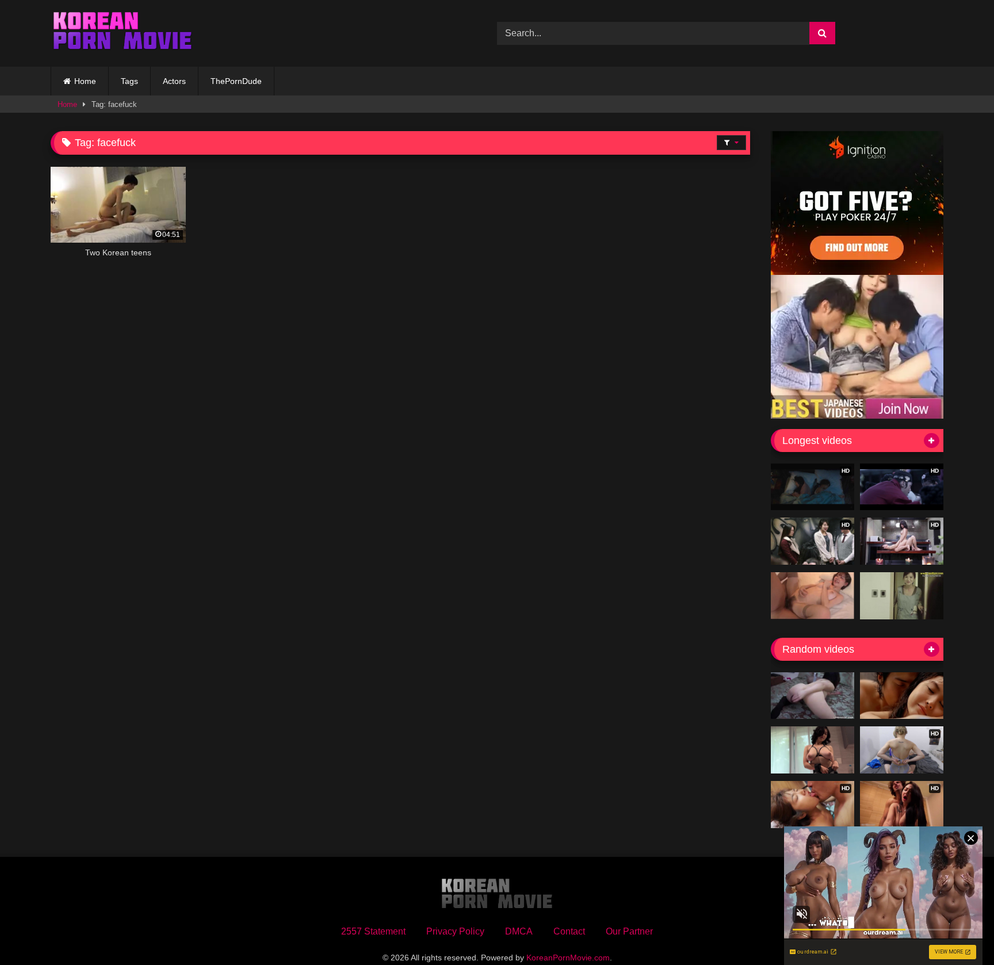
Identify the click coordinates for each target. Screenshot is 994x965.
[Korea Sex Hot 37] (812, 595)
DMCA (519, 931)
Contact (569, 931)
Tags (129, 81)
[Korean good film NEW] (901, 695)
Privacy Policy (455, 931)
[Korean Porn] (122, 33)
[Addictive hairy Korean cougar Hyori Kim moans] (812, 695)
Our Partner (629, 931)
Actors (174, 81)
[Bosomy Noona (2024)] (812, 749)
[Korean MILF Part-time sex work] (901, 595)
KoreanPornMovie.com (568, 957)
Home (85, 81)
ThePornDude (236, 81)
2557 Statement (373, 931)
